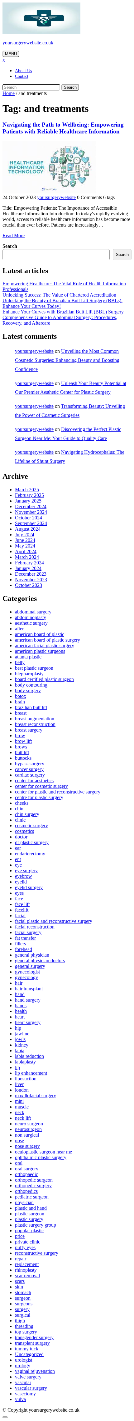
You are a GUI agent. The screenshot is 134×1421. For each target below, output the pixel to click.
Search (70, 87)
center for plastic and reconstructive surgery (57, 791)
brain (20, 701)
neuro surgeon (29, 1123)
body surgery (28, 690)
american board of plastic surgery (47, 640)
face (19, 898)
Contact (21, 76)
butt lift (22, 752)
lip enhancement (31, 1073)
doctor (21, 836)
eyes (19, 893)
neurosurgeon (28, 1129)
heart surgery (28, 1022)
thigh (20, 1320)
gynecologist (27, 971)
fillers (20, 943)
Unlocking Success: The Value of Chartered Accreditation (59, 295)
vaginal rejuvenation (35, 1371)
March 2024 (27, 557)
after (19, 628)
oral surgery (26, 1168)
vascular (23, 1382)
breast (20, 713)
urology (22, 1365)
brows (21, 746)
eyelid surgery (29, 887)
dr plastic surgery (32, 842)
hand (20, 994)
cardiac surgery (30, 775)
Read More (13, 235)
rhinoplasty (26, 1270)
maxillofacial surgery (35, 1095)
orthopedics (26, 1191)
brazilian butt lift (31, 707)
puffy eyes (25, 1247)
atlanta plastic (28, 656)
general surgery (30, 966)
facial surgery (28, 932)
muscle (22, 1106)
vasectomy (25, 1393)
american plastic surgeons (40, 651)
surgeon (23, 1298)
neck (19, 1112)
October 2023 (28, 585)
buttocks (23, 758)
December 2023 (30, 574)
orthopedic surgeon (34, 1180)
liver (19, 1084)
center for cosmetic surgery (41, 786)
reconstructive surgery (36, 1253)
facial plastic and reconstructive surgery (53, 921)
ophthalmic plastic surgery (40, 1157)
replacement (27, 1264)
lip (17, 1067)
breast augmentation (34, 718)
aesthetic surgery (31, 623)
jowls (20, 1039)
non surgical (27, 1135)
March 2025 (27, 489)
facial (20, 915)
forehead (23, 949)
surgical (22, 1315)
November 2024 (31, 512)
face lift (22, 904)
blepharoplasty (29, 673)
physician (24, 1202)
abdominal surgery (33, 611)
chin (19, 808)
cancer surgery (29, 769)
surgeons (23, 1303)
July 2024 (24, 534)
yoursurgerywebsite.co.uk (27, 42)
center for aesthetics (34, 780)
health (21, 1011)
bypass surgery (29, 763)
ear (18, 848)
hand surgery (28, 1000)
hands (20, 1005)
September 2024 (31, 523)
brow (20, 735)
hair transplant (29, 988)
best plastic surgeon (34, 668)
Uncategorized (29, 1354)
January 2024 (28, 568)
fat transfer (25, 938)
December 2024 (30, 506)
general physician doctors (40, 960)
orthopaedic (26, 1174)
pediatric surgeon (32, 1196)
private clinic (27, 1241)
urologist (23, 1360)
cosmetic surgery (31, 825)
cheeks (21, 803)
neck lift (23, 1118)
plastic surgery (29, 1219)
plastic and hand (31, 1208)
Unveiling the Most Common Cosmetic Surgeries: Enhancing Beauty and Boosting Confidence (67, 360)
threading (24, 1326)
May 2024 (25, 545)
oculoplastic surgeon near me (43, 1151)
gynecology (26, 977)
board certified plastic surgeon (44, 679)
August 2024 (28, 529)
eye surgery (26, 870)
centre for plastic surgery (39, 797)
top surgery (26, 1331)
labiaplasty (25, 1061)
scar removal (27, 1275)
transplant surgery (32, 1343)
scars (20, 1281)
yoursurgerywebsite (56, 197)
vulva (20, 1399)
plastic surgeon (29, 1213)
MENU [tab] (11, 54)
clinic (20, 820)
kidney (21, 1045)
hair (18, 983)
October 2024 (28, 517)
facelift (21, 910)
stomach (23, 1292)
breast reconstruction (35, 724)
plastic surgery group (35, 1225)
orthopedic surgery (33, 1185)
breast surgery (28, 730)
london (22, 1090)
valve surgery (28, 1376)
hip (18, 1028)
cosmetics (24, 831)
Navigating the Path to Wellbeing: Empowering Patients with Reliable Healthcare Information (63, 128)
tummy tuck (26, 1348)
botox (20, 696)
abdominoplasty (30, 617)
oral (18, 1163)
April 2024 (25, 551)
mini (19, 1101)
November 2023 (31, 579)
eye (18, 865)
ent (18, 859)
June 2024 (25, 540)
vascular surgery (31, 1388)
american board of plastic (39, 634)
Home (8, 93)
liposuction (25, 1078)
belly (20, 662)
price (20, 1236)
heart (20, 1016)
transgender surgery (34, 1337)
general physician (32, 955)
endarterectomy (30, 853)
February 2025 (29, 495)
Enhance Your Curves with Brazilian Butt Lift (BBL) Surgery (63, 311)
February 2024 (29, 562)
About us (23, 70)
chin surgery (27, 814)
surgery (22, 1309)
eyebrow (23, 876)
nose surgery (27, 1146)
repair (20, 1258)
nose (19, 1140)
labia (19, 1050)
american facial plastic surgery (44, 645)
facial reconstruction (35, 926)
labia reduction (29, 1056)
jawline (22, 1033)
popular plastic (29, 1230)
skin (19, 1286)
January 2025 (28, 500)
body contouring (31, 685)
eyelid (21, 881)
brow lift (23, 741)
